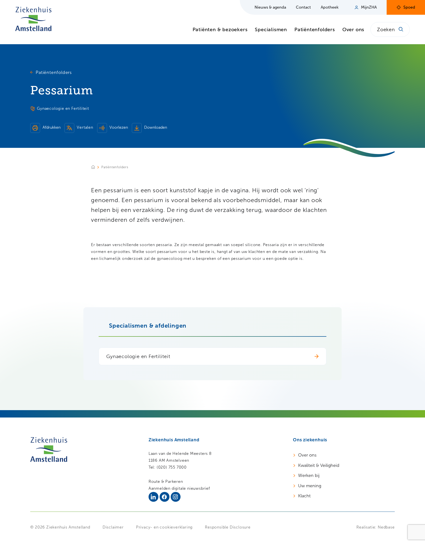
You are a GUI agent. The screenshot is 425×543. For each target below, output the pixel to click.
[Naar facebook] (164, 497)
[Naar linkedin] (153, 497)
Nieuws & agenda (270, 7)
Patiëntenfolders (314, 29)
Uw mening (309, 485)
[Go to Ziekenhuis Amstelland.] (96, 167)
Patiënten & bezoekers (220, 29)
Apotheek (329, 7)
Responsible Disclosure (228, 527)
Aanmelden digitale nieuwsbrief (179, 488)
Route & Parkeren (166, 481)
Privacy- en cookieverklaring (164, 527)
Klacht (304, 496)
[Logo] (33, 19)
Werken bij (308, 475)
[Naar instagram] (176, 497)
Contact (303, 7)
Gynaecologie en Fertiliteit (138, 356)
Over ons (353, 29)
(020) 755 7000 (172, 467)
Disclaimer (113, 527)
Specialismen (271, 29)
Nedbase (386, 527)
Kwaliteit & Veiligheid (318, 465)
